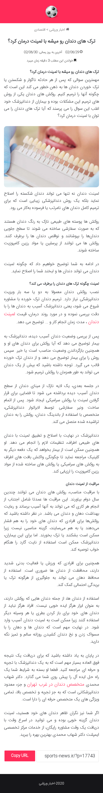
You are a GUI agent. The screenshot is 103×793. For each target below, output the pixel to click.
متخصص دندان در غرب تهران (55, 685)
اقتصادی (39, 30)
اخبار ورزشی (57, 30)
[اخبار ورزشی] (51, 12)
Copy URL (20, 756)
